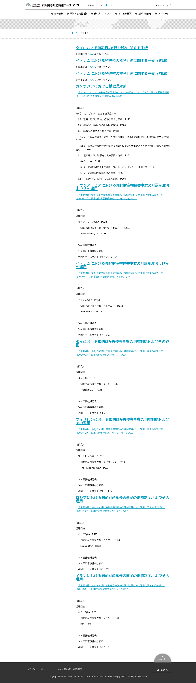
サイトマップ (164, 5)
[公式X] (162, 669)
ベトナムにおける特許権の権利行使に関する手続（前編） (122, 73)
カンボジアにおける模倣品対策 (101, 86)
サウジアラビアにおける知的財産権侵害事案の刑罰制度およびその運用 (122, 187)
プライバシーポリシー (38, 669)
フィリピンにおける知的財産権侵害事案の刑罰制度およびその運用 (122, 421)
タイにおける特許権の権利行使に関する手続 (112, 48)
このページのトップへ (162, 657)
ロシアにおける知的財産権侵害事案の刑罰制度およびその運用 (122, 499)
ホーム (74, 33)
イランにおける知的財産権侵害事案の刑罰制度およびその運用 (122, 577)
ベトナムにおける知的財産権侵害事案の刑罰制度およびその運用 (122, 265)
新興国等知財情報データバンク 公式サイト (52, 5)
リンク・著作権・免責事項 (68, 669)
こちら (90, 54)
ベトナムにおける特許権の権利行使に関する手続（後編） (122, 60)
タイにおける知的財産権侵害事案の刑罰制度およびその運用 (122, 343)
